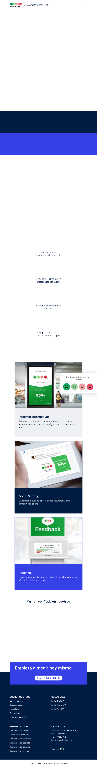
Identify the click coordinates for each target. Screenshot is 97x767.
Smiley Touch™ (57, 709)
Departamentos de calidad (20, 734)
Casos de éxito (16, 705)
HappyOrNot (15, 709)
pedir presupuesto (48, 677)
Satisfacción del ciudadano (20, 747)
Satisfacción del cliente (19, 730)
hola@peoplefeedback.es (61, 740)
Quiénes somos (16, 701)
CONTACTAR (13, 147)
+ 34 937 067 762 (58, 737)
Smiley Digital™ (57, 701)
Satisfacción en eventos (19, 751)
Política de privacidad (18, 717)
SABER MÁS (12, 126)
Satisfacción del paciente (20, 743)
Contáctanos (15, 713)
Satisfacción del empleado (20, 738)
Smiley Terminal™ (58, 705)
